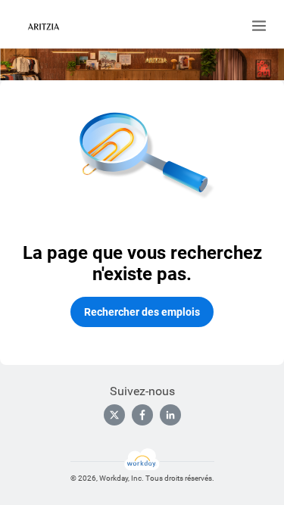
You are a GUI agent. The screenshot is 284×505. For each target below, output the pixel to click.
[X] (114, 415)
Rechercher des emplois (142, 312)
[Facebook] (142, 415)
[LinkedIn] (170, 415)
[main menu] (259, 25)
